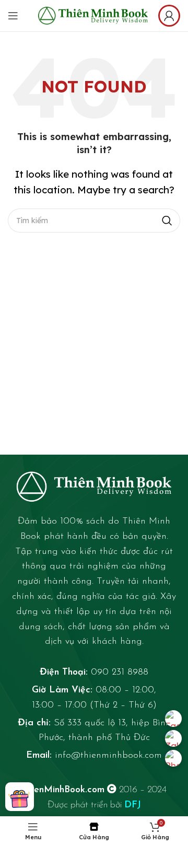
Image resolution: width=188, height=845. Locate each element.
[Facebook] (173, 718)
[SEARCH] (167, 221)
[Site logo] (93, 14)
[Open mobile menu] (13, 15)
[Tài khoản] (169, 15)
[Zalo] (173, 738)
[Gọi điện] (173, 758)
